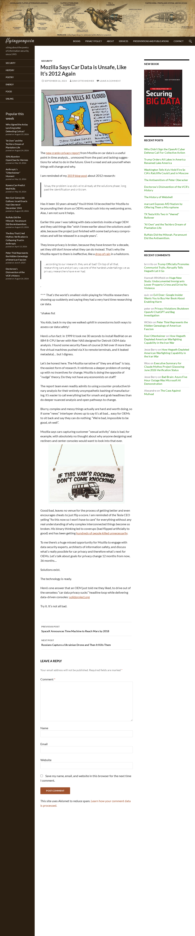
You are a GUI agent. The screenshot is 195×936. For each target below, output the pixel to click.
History (10, 70)
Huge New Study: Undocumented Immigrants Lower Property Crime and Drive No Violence (165, 283)
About (110, 41)
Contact (178, 41)
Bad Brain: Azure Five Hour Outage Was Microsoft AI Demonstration (165, 380)
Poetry (10, 77)
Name (44, 728)
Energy (10, 84)
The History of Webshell (158, 197)
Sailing (10, 98)
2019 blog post (77, 175)
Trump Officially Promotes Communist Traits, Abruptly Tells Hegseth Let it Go (166, 267)
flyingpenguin (20, 40)
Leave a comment (110, 80)
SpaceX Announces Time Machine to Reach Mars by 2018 (75, 629)
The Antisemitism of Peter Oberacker (166, 180)
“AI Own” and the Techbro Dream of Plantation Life (15, 144)
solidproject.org (79, 597)
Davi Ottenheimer (83, 80)
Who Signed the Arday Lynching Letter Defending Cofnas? (17, 128)
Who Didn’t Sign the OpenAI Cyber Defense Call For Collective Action (164, 151)
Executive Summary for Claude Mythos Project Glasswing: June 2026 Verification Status (164, 367)
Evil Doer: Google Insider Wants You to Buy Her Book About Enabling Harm (164, 298)
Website (45, 760)
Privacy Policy (93, 41)
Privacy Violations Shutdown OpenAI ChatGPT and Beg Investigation (166, 312)
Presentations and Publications (151, 41)
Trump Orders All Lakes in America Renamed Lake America (164, 161)
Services (123, 41)
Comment (47, 679)
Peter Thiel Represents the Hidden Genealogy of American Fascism (166, 326)
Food (9, 91)
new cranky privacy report (63, 153)
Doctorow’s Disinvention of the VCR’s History (15, 272)
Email (44, 744)
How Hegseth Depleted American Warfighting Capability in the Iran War (165, 339)
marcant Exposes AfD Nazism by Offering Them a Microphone (163, 205)
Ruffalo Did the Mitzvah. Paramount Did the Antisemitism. (165, 236)
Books (76, 41)
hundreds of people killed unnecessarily (101, 533)
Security (46, 60)
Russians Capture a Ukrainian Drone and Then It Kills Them (76, 642)
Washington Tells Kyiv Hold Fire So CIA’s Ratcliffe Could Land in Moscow (166, 171)
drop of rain (102, 254)
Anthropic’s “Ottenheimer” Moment (13, 173)
